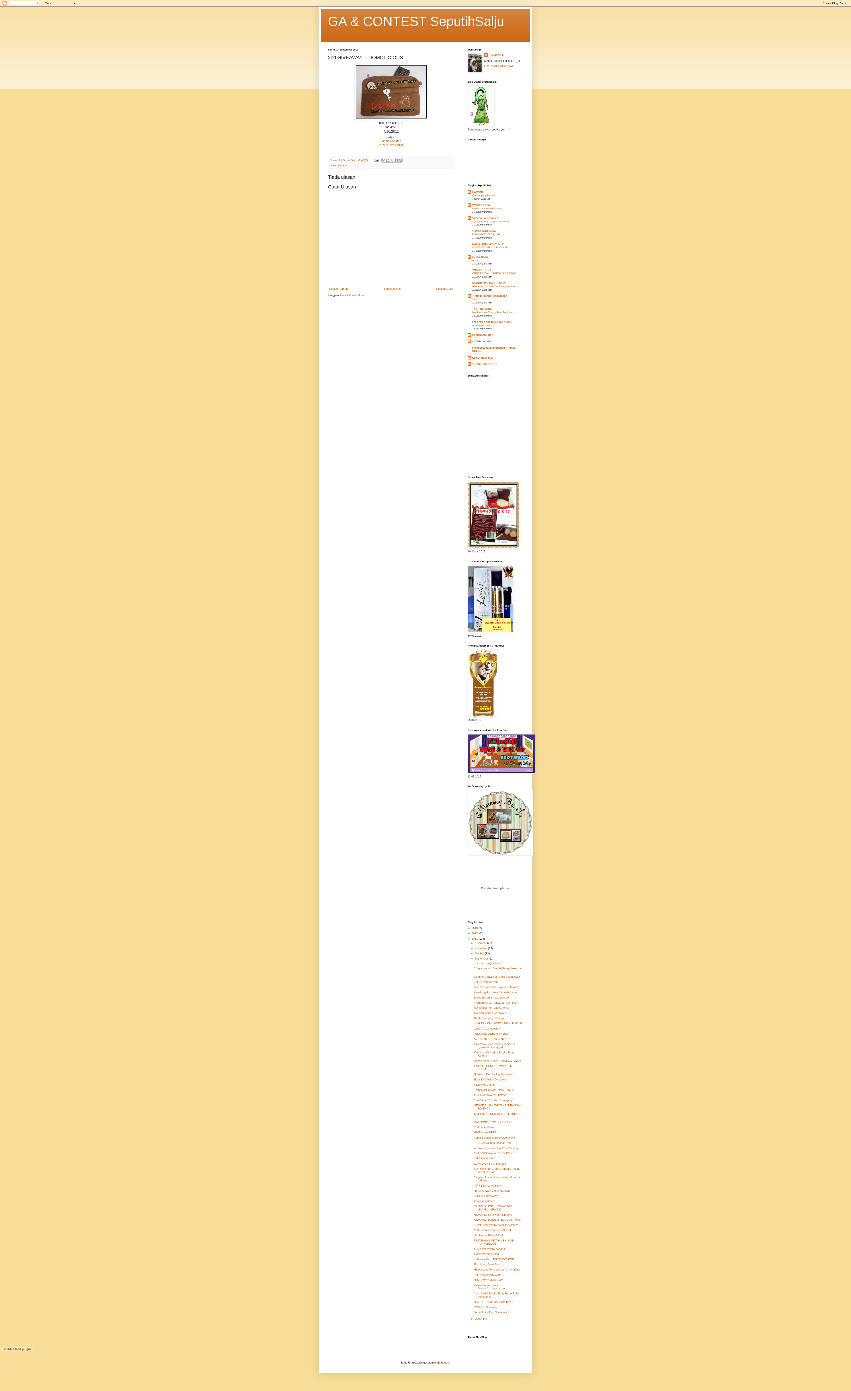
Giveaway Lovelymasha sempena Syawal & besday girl (494, 1046)
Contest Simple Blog (486, 1254)
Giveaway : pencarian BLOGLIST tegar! (497, 1219)
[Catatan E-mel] (376, 160)
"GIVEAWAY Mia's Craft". (489, 1280)
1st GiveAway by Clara (488, 1274)
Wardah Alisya (481, 205)
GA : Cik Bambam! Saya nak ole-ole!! (496, 987)
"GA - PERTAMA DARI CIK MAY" (493, 1302)
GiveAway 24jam (484, 1084)
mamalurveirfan (391, 141)
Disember (481, 943)
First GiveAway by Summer (490, 1095)
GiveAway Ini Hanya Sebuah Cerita (495, 992)
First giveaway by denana (489, 1249)
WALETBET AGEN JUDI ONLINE (490, 247)
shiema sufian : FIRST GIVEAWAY (494, 1259)
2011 (475, 938)
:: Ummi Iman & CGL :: (486, 364)
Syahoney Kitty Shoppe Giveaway (490, 221)
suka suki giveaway (486, 1196)
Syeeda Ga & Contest (485, 218)
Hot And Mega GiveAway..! (490, 1013)
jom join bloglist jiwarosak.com (492, 997)
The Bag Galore (482, 309)
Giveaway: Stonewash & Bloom (493, 1214)
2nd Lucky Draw (484, 1127)
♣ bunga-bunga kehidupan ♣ (489, 295)
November (481, 948)
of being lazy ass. (481, 325)
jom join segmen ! (485, 1201)
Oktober (480, 953)
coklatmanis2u (481, 341)
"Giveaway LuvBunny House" (491, 1033)
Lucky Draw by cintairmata (490, 1163)
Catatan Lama (444, 288)
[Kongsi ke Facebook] (396, 160)
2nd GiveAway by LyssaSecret (492, 1230)
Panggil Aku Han (482, 334)
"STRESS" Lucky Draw (488, 1185)
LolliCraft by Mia (482, 357)
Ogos (478, 1318)
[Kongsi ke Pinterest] (400, 160)
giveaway (342, 165)
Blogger (445, 1362)
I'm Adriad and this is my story (491, 322)
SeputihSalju (496, 55)
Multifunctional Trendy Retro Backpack (493, 312)
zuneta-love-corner (391, 145)
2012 (475, 933)
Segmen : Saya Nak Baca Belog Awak (497, 976)
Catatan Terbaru (339, 288)
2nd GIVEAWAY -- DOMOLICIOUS (494, 1153)
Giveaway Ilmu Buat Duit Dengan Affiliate (494, 286)
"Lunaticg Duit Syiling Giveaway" (493, 1074)
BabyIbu (477, 192)
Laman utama (392, 288)
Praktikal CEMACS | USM (486, 234)
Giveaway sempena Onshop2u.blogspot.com (490, 1287)
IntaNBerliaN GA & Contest (489, 283)
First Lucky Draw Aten (487, 1264)
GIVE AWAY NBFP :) (486, 1132)
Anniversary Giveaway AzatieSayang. (496, 1148)
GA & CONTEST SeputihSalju (416, 21)
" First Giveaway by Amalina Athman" (496, 1225)
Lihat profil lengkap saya (499, 66)
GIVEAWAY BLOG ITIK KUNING (493, 1122)
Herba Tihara (480, 257)
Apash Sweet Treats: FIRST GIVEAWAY (498, 1061)
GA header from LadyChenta (491, 1007)
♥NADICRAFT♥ (481, 270)
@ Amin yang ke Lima (484, 195)
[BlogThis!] (388, 160)
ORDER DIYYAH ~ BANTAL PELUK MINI (494, 273)
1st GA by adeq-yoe (486, 981)
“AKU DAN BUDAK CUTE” (490, 1039)
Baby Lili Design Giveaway (490, 1079)
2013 (475, 928)
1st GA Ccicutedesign (487, 1028)
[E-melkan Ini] (383, 160)
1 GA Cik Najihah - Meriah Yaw (492, 1142)
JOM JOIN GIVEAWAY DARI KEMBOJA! (498, 1023)
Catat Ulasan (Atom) (352, 295)
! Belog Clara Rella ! (484, 231)
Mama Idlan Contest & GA (488, 244)
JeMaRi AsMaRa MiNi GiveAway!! (494, 1137)
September (482, 958)
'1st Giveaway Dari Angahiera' (492, 1190)
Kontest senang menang (489, 1018)
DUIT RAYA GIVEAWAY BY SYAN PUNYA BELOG (494, 1242)
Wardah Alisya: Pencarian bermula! (495, 1002)
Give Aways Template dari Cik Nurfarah (497, 1269)
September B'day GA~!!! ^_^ (491, 1235)
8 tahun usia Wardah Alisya (486, 208)
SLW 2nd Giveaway (486, 1307)
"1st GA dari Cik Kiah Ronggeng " (494, 1100)
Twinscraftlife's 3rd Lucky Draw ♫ (494, 1090)
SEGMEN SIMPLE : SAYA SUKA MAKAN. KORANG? (493, 1208)
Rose (475, 260)
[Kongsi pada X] (392, 160)
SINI (400, 122)
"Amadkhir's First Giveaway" (491, 1312)
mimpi (475, 299)
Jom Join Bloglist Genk (488, 963)
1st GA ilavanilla (484, 1158)
